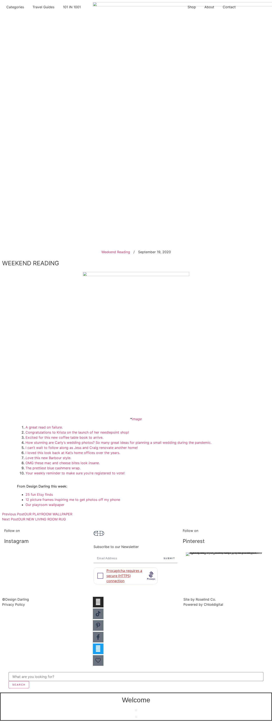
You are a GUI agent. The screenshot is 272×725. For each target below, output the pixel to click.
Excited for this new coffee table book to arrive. (64, 437)
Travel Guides (43, 7)
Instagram (16, 541)
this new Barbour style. (48, 458)
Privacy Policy (13, 604)
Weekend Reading (115, 252)
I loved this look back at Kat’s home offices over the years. (73, 453)
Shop (192, 7)
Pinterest (194, 541)
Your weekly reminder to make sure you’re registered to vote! (75, 473)
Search (19, 684)
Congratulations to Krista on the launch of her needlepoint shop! (77, 432)
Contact (229, 7)
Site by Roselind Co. (199, 599)
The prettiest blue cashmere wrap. (53, 468)
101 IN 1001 (72, 7)
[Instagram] (98, 602)
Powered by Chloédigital (203, 604)
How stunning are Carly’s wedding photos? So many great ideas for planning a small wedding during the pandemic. (118, 442)
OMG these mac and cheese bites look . (63, 463)
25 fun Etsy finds (39, 494)
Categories (15, 7)
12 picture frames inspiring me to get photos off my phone (73, 499)
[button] (136, 710)
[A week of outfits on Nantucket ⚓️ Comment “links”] (46, 559)
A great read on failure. (44, 427)
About (209, 7)
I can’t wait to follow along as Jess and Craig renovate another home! (82, 447)
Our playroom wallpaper (45, 505)
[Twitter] (98, 649)
